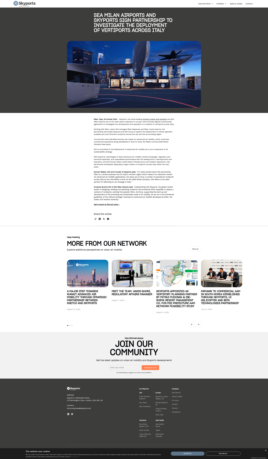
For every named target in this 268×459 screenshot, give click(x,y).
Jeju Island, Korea (160, 425)
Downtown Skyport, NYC (144, 425)
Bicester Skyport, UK (162, 404)
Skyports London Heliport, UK (162, 398)
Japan (158, 430)
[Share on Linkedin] (99, 219)
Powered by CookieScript (258, 458)
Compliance (176, 412)
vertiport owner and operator (155, 119)
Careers (175, 408)
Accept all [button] (188, 453)
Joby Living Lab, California (145, 435)
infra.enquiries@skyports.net (79, 408)
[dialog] (134, 453)
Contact (249, 4)
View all (195, 249)
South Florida (144, 430)
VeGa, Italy (159, 415)
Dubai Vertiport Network (144, 398)
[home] (24, 4)
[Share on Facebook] (108, 219)
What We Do (176, 393)
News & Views (236, 4)
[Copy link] (95, 219)
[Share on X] (104, 219)
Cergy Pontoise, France (161, 410)
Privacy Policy (75, 457)
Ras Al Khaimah (145, 406)
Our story (175, 400)
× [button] (265, 450)
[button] (206, 4)
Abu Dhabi (143, 403)
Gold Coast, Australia (160, 435)
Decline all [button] (223, 453)
